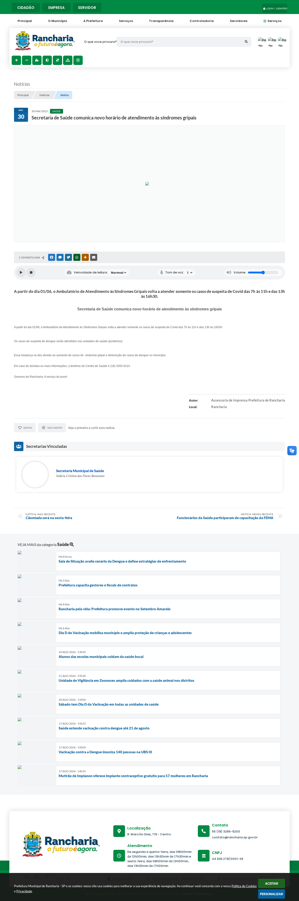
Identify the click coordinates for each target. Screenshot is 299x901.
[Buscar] (246, 42)
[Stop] (31, 272)
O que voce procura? (100, 41)
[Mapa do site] (67, 60)
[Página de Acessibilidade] (78, 60)
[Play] (21, 272)
